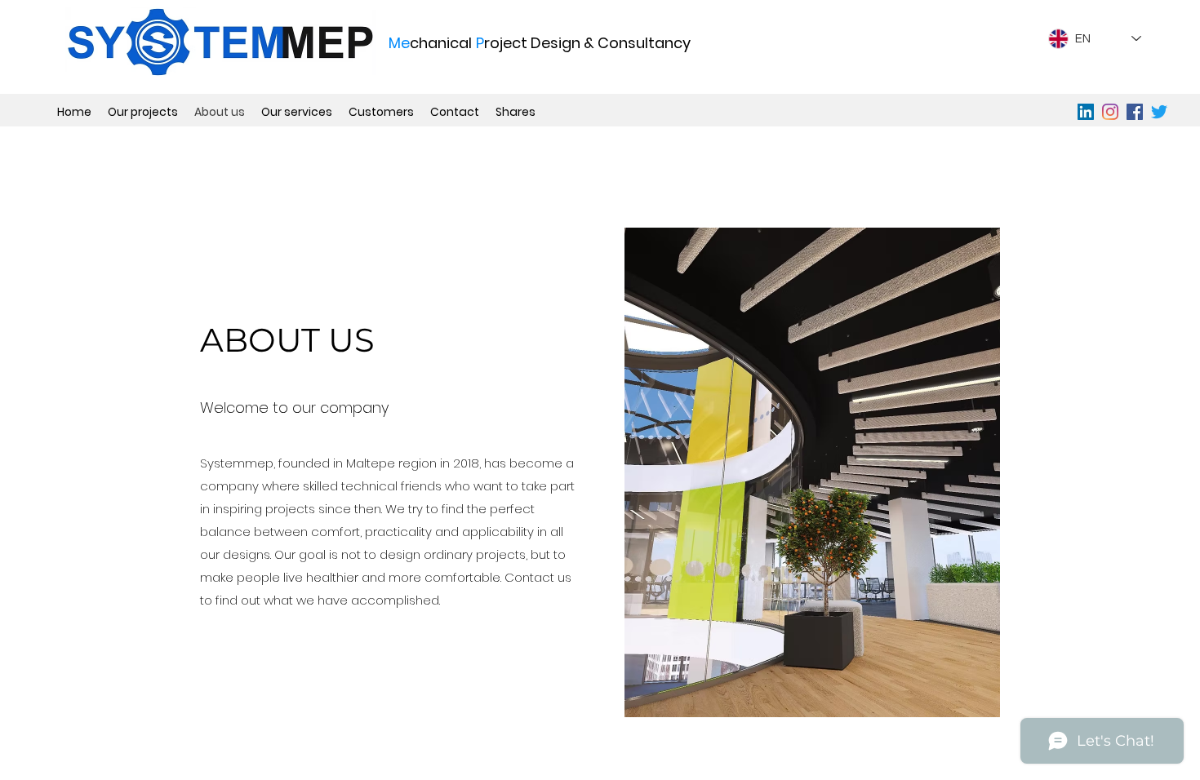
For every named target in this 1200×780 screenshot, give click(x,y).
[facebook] (1135, 112)
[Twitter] (1159, 112)
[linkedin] (1086, 112)
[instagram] (1110, 112)
